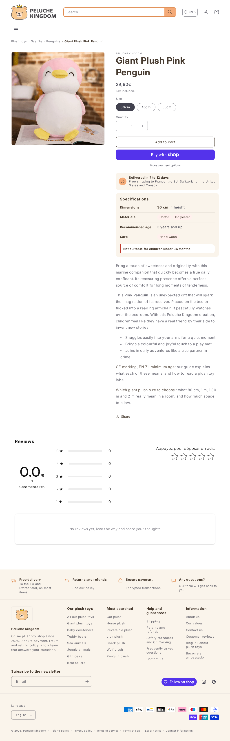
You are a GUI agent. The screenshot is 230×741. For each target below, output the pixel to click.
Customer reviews (200, 636)
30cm (125, 107)
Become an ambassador (195, 655)
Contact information (179, 730)
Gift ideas (74, 656)
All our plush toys (80, 617)
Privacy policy (83, 730)
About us (193, 617)
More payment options (165, 165)
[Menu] (16, 28)
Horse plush (116, 623)
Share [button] (125, 416)
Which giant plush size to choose (145, 390)
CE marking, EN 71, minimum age (145, 367)
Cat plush (114, 617)
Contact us (154, 659)
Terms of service (107, 730)
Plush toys (19, 41)
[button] (216, 12)
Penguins (53, 41)
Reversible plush (120, 630)
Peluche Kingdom (34, 730)
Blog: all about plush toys (197, 645)
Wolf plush (115, 649)
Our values (194, 623)
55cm (166, 107)
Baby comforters (80, 630)
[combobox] (114, 12)
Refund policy (60, 730)
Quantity (122, 117)
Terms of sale (132, 730)
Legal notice (153, 730)
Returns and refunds (155, 629)
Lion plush (115, 636)
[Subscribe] (87, 681)
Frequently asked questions (159, 650)
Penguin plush (118, 656)
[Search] (170, 12)
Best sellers (76, 663)
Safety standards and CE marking (159, 640)
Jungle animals (79, 649)
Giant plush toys (79, 623)
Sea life (36, 41)
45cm (146, 107)
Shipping (153, 621)
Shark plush (116, 643)
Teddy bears (77, 636)
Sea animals (76, 643)
